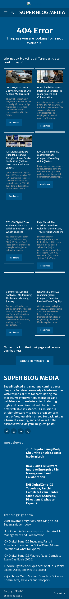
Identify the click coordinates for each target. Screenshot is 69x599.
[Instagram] (14, 431)
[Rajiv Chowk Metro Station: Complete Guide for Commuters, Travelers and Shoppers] (50, 211)
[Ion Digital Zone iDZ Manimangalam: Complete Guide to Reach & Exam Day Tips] (50, 280)
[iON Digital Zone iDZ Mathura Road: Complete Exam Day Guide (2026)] (50, 141)
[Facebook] (7, 431)
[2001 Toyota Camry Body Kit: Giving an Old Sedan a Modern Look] (19, 76)
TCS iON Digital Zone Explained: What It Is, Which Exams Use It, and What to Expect (19, 227)
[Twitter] (28, 431)
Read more (14, 122)
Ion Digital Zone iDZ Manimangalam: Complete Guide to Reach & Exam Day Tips (49, 296)
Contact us (59, 593)
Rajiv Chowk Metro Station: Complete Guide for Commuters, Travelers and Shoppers (50, 227)
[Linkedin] (21, 431)
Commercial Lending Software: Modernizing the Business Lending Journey (19, 296)
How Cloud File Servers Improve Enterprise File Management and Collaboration (42, 471)
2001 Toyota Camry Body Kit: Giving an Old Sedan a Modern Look (18, 90)
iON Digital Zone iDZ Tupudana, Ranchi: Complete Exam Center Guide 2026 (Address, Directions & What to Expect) (42, 494)
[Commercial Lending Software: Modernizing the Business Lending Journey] (19, 280)
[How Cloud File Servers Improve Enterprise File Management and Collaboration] (50, 76)
